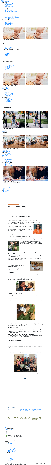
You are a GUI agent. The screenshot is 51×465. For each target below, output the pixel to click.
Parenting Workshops (7, 21)
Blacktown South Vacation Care (8, 64)
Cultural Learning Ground (8, 134)
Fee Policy (5, 25)
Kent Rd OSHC (6, 56)
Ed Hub (9, 453)
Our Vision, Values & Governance (7, 186)
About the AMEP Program (8, 153)
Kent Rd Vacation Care (7, 68)
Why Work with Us (5, 192)
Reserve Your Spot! (5, 183)
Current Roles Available (6, 190)
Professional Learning (11, 444)
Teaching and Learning (7, 100)
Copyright (14, 462)
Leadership (6, 102)
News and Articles (7, 20)
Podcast (5, 164)
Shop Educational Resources (8, 94)
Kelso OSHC (6, 55)
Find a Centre (6, 7)
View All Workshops (7, 98)
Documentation (6, 105)
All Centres (6, 9)
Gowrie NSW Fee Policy (11, 449)
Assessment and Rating (7, 104)
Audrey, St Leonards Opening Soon (9, 10)
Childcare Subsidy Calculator (8, 23)
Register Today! (5, 87)
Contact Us (3, 195)
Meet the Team (6, 92)
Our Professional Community (8, 93)
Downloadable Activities (7, 26)
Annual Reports (5, 188)
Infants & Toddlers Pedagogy (8, 99)
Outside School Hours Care (8, 106)
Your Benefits (5, 191)
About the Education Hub (8, 90)
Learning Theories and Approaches (14, 204)
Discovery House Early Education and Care (10, 12)
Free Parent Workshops (7, 161)
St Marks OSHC (6, 60)
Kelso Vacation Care (7, 67)
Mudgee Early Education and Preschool (10, 16)
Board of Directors (10, 458)
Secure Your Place (5, 130)
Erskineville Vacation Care (8, 66)
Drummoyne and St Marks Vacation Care (10, 65)
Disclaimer (18, 462)
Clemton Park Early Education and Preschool (10, 11)
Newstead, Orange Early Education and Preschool (11, 17)
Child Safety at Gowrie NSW (8, 4)
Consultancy (6, 91)
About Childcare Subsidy (7, 22)
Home (7, 201)
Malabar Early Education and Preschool (10, 15)
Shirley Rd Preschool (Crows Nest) (9, 18)
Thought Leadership (11, 201)
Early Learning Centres (7, 154)
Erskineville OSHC (7, 54)
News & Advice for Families (11, 447)
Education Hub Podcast (7, 109)
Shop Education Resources (8, 165)
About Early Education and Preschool (9, 3)
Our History (9, 456)
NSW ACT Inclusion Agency (8, 133)
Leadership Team (10, 459)
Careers (2, 189)
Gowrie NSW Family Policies (12, 448)
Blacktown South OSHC (7, 52)
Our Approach (6, 5)
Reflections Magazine (7, 110)
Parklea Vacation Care (7, 72)
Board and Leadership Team (7, 187)
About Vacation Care (7, 46)
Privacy (12, 462)
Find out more (5, 41)
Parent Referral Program (7, 24)
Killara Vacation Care (7, 69)
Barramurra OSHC (7, 51)
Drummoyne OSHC (7, 53)
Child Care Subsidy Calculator (8, 6)
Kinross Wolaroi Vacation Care (8, 70)
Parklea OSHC (6, 59)
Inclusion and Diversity (7, 101)
